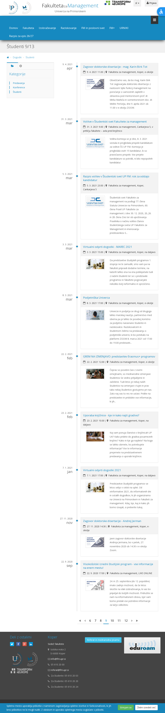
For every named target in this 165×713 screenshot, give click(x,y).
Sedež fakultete (56, 643)
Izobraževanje (47, 28)
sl (136, 3)
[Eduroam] (142, 645)
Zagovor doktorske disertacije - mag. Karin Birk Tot (115, 67)
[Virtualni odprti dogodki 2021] (95, 487)
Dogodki (17, 57)
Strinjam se (126, 707)
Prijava (152, 3)
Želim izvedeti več (146, 707)
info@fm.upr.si (58, 658)
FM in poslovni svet (93, 28)
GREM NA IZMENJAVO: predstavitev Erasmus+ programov (119, 356)
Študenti (30, 57)
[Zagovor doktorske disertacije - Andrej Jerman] (95, 542)
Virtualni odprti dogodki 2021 (102, 470)
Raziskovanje (69, 28)
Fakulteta (70, 5)
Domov (13, 28)
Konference (19, 87)
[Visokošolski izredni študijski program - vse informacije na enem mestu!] (95, 585)
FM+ (112, 28)
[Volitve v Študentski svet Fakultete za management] (95, 142)
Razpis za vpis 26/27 (21, 36)
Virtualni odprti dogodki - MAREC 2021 (107, 247)
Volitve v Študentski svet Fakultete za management (115, 121)
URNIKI (124, 28)
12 (126, 620)
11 (119, 620)
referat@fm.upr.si (60, 670)
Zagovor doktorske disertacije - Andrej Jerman (112, 521)
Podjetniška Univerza (96, 297)
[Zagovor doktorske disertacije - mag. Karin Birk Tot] (95, 84)
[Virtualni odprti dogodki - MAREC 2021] (95, 264)
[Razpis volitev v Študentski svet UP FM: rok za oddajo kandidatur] (95, 201)
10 (112, 620)
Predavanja (19, 83)
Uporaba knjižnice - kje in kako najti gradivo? (111, 415)
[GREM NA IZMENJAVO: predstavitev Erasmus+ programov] (95, 373)
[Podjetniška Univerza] (95, 315)
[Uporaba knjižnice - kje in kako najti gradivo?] (95, 436)
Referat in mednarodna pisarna (103, 639)
